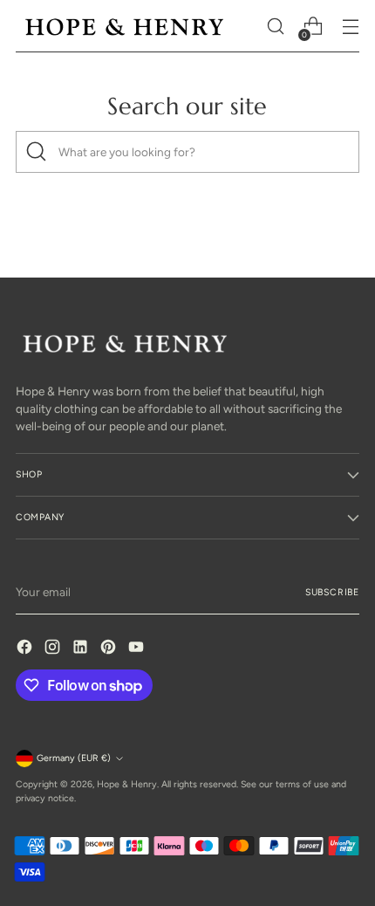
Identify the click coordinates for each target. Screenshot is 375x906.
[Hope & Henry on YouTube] (137, 649)
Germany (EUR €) (74, 758)
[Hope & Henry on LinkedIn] (82, 649)
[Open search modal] (275, 27)
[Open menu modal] (350, 27)
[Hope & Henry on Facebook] (26, 649)
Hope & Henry (127, 784)
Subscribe (332, 592)
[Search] (37, 152)
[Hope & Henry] (125, 27)
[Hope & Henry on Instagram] (54, 649)
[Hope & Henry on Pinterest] (109, 649)
